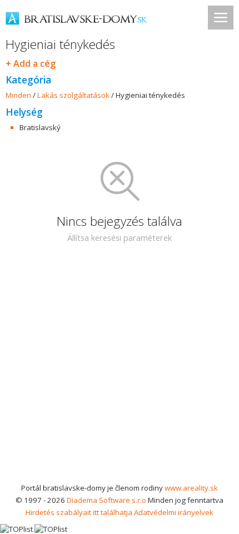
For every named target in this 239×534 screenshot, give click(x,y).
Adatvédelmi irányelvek (173, 512)
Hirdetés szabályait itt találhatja (79, 512)
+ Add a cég (31, 63)
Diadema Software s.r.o (106, 500)
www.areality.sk (191, 488)
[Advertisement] (119, 369)
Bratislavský (40, 127)
